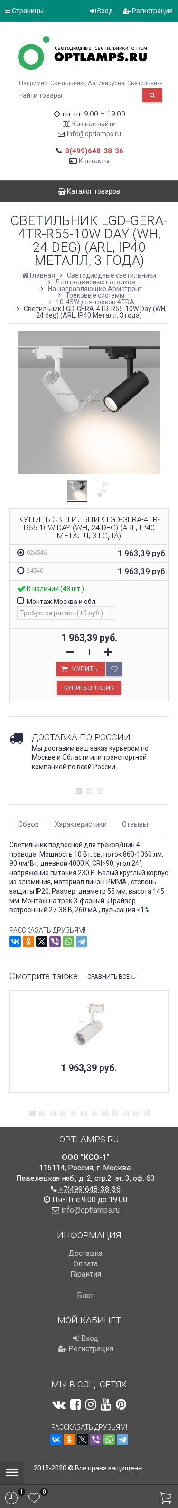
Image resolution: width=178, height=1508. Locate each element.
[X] (41, 941)
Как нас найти (94, 124)
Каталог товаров (93, 191)
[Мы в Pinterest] (121, 1404)
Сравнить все (108, 976)
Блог (85, 1295)
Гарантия (85, 1274)
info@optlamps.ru (94, 134)
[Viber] (55, 941)
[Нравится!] (114, 669)
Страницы (27, 11)
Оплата (85, 1263)
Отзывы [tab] (135, 824)
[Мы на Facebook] (75, 1404)
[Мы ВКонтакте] (59, 1404)
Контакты (94, 161)
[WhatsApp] (68, 941)
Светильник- (67, 82)
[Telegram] (81, 941)
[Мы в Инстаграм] (90, 1404)
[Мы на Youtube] (106, 1404)
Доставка (85, 1253)
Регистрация (152, 11)
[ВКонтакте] (15, 941)
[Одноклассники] (28, 941)
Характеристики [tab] (81, 824)
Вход (104, 11)
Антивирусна (106, 82)
